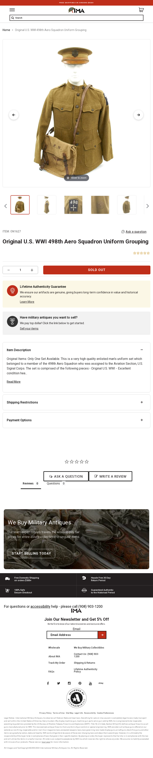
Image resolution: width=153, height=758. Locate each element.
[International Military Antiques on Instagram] (70, 683)
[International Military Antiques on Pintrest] (80, 683)
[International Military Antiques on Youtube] (91, 683)
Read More (14, 381)
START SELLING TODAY (31, 553)
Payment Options (19, 420)
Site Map (69, 713)
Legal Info (79, 713)
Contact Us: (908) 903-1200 (86, 655)
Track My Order (56, 662)
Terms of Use (59, 713)
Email (76, 629)
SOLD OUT (97, 270)
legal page (46, 742)
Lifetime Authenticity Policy (85, 670)
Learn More (27, 301)
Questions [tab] (53, 483)
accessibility (40, 606)
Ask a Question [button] (68, 476)
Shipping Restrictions (22, 402)
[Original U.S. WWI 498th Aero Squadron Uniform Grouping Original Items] (19, 204)
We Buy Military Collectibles (89, 647)
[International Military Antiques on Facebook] (48, 683)
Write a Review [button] (113, 476)
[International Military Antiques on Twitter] (59, 683)
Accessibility (90, 713)
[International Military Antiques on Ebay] (102, 683)
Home (6, 30)
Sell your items (29, 328)
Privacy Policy (45, 713)
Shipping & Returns (84, 662)
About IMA (54, 656)
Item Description (19, 350)
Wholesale (54, 647)
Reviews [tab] (28, 483)
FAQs (51, 671)
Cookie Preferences (105, 713)
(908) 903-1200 (90, 606)
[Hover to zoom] (76, 113)
